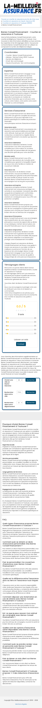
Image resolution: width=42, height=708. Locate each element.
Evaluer (21, 344)
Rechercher (31, 380)
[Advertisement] (22, 415)
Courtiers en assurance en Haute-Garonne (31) (19, 21)
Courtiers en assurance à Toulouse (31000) (17, 23)
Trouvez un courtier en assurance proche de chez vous (20, 19)
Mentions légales (21, 704)
